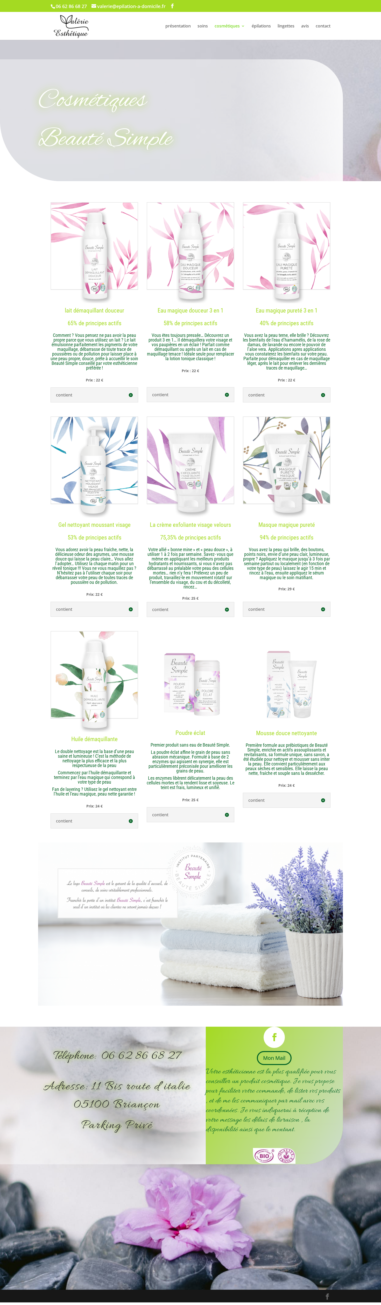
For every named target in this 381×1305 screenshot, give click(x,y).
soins (202, 26)
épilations (261, 26)
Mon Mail (274, 1057)
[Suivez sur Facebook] (274, 1037)
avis (305, 26)
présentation (178, 26)
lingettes (286, 26)
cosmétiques (227, 26)
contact (323, 26)
